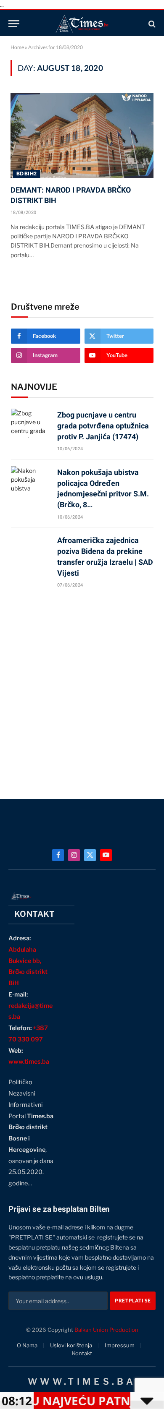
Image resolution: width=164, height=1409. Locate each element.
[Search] (151, 23)
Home (17, 47)
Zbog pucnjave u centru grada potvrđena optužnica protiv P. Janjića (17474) (103, 425)
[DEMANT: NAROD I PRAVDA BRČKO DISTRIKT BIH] (82, 135)
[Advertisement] (82, 690)
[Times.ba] (82, 23)
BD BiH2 (26, 173)
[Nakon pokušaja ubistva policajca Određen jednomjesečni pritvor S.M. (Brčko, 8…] (30, 480)
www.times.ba (28, 1061)
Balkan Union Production (106, 1329)
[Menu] (13, 23)
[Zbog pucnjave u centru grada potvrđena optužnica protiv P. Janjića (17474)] (30, 423)
